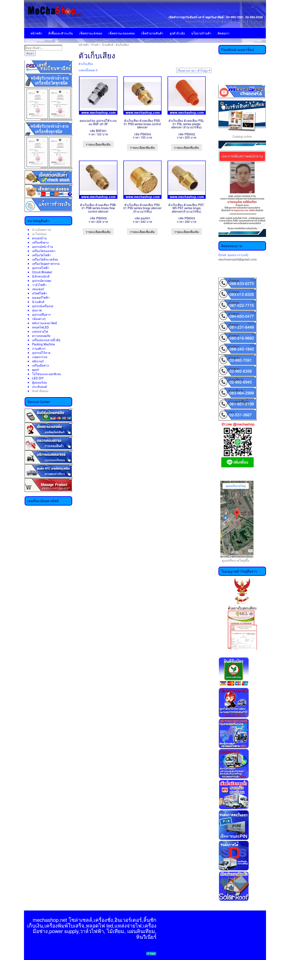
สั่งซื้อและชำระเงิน (60, 33)
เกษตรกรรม (39, 357)
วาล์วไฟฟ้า (39, 285)
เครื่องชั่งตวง (40, 242)
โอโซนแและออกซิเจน (46, 374)
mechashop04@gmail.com (237, 259)
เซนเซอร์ (38, 289)
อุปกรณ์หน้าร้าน (42, 246)
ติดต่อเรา (223, 33)
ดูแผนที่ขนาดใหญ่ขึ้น (233, 560)
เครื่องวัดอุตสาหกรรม (46, 263)
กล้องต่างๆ (39, 319)
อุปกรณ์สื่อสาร (41, 314)
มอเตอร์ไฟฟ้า (40, 297)
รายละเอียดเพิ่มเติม (98, 144)
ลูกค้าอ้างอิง (177, 33)
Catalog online (242, 136)
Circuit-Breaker (42, 272)
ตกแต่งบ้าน (39, 238)
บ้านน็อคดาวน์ (41, 229)
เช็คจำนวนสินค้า (152, 33)
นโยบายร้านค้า (201, 33)
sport (35, 369)
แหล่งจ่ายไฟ (40, 331)
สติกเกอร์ (38, 361)
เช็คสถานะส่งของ (90, 33)
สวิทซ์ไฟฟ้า (39, 293)
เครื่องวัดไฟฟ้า (41, 255)
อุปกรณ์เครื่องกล (42, 306)
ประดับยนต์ (39, 386)
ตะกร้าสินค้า (213, 21)
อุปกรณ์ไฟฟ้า (40, 268)
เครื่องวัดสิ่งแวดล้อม (45, 259)
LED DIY (38, 378)
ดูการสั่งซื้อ (231, 21)
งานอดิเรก (38, 348)
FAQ (243, 21)
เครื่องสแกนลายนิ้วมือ (46, 340)
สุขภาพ (37, 310)
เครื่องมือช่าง (40, 365)
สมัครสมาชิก (193, 21)
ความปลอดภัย (41, 336)
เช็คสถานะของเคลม (121, 33)
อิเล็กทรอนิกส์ (40, 276)
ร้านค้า (95, 45)
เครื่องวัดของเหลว (43, 251)
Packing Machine (43, 344)
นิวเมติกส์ (38, 302)
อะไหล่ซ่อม (39, 234)
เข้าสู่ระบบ (256, 21)
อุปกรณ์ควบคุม (41, 280)
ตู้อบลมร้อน (39, 382)
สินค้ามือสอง (40, 391)
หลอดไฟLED (40, 327)
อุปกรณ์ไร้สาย (41, 352)
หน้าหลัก (36, 33)
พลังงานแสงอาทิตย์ (44, 323)
